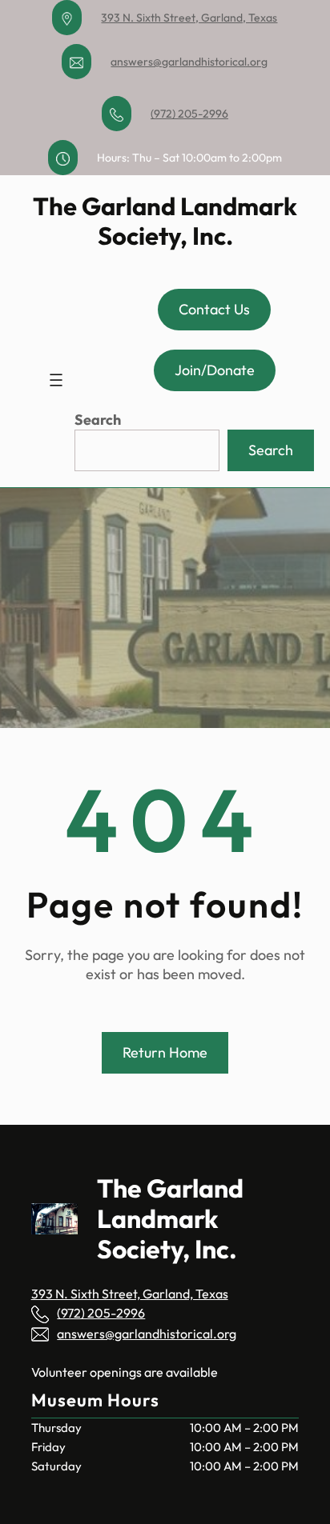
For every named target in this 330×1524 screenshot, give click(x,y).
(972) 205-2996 (189, 113)
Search (97, 419)
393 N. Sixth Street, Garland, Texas (189, 17)
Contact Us (214, 309)
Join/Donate (215, 370)
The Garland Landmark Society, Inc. (165, 220)
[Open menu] (56, 380)
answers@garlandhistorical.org (189, 61)
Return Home (165, 1052)
